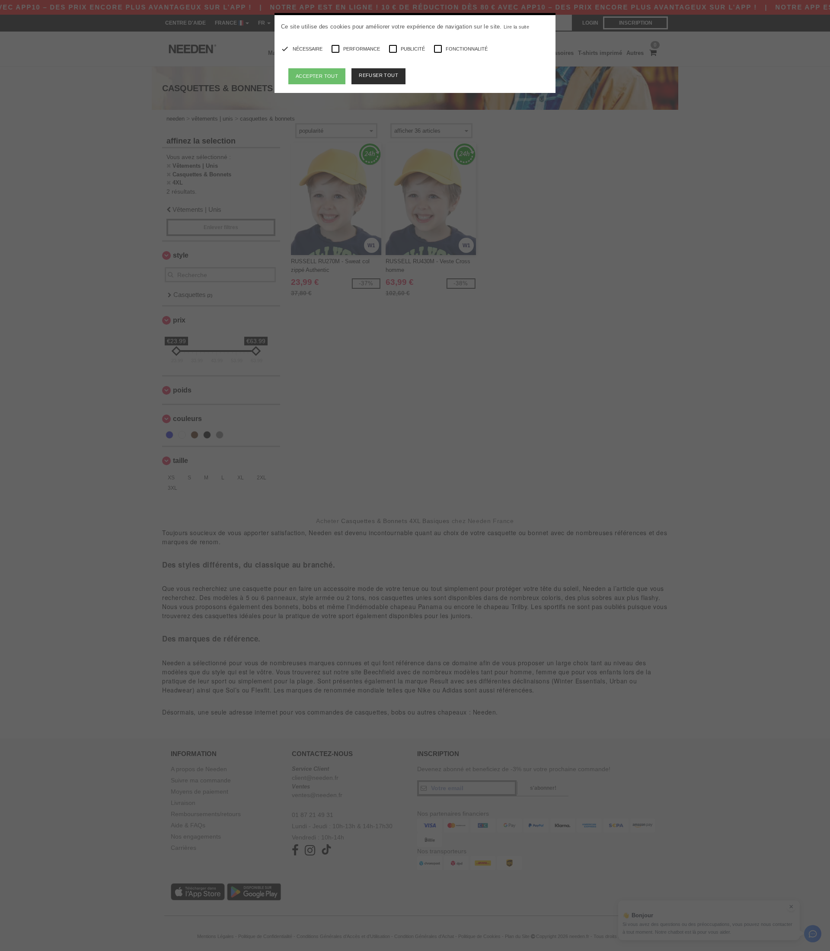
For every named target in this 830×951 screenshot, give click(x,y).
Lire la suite (516, 26)
